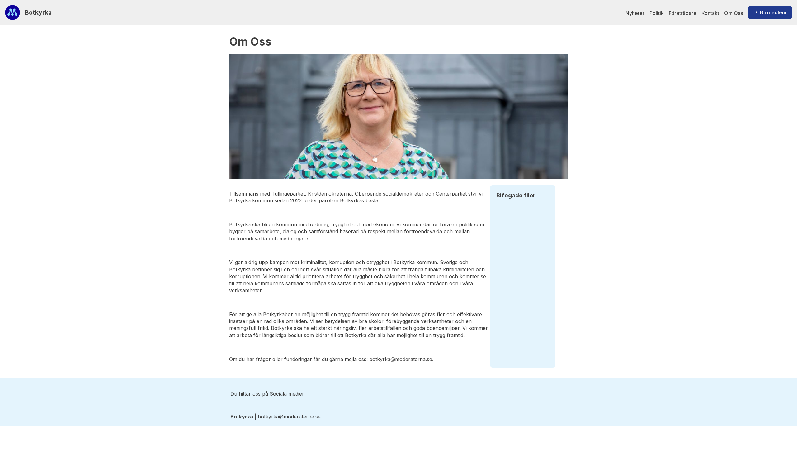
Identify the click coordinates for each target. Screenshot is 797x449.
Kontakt (710, 13)
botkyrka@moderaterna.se (400, 359)
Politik (656, 13)
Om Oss (733, 13)
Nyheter (634, 13)
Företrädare (682, 13)
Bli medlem (773, 12)
